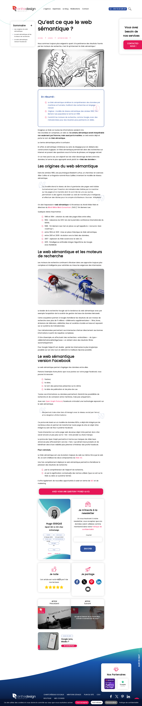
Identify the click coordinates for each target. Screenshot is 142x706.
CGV (98, 694)
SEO (92, 481)
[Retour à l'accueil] (24, 9)
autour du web (63, 38)
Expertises (57, 9)
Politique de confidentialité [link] (128, 703)
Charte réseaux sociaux (54, 694)
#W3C (50, 553)
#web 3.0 (57, 553)
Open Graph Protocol (54, 401)
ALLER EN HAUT (139, 660)
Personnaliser (111, 702)
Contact (85, 9)
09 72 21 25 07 (119, 9)
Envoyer (88, 548)
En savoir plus (69, 646)
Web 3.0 (79, 458)
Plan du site (89, 694)
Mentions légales (74, 694)
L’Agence (47, 9)
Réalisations (75, 9)
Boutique (47, 698)
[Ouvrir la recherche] (129, 8)
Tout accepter (82, 702)
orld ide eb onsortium (59, 207)
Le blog (65, 9)
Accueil (40, 38)
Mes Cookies (59, 698)
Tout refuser (97, 702)
